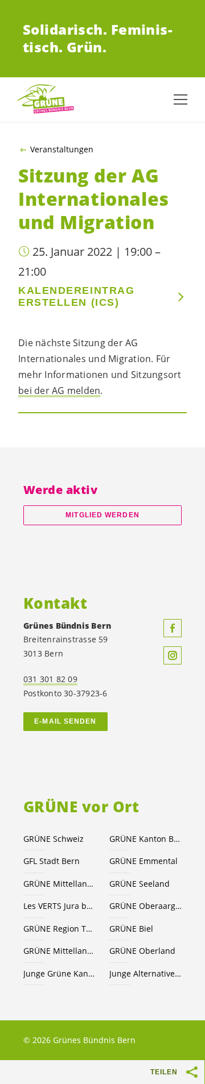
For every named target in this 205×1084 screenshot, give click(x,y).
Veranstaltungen (61, 149)
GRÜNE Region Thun (59, 928)
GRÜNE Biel (131, 928)
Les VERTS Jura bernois (59, 905)
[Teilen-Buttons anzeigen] (192, 1072)
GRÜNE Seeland (139, 883)
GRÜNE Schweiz (53, 838)
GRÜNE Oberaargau (145, 905)
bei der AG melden (59, 390)
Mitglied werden (102, 515)
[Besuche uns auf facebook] (172, 628)
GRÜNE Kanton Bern (145, 838)
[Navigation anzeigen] (180, 99)
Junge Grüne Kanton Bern (59, 973)
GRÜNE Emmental (143, 860)
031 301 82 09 (50, 679)
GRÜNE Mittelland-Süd (59, 883)
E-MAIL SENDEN (65, 721)
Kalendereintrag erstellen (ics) (76, 296)
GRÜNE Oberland (142, 950)
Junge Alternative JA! (145, 973)
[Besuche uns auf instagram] (172, 655)
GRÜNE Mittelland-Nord (59, 950)
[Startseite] (45, 99)
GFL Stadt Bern (51, 860)
